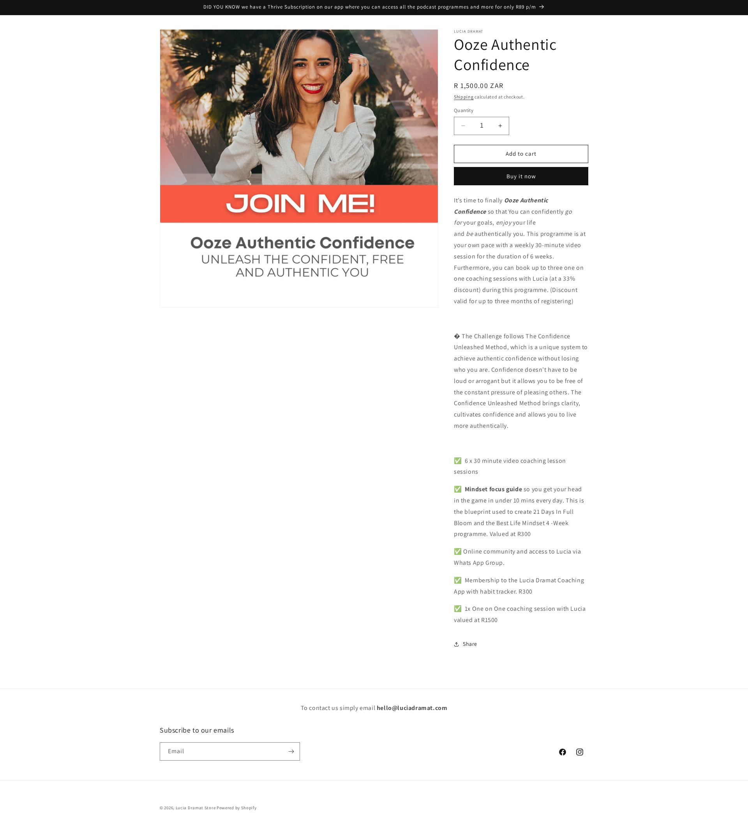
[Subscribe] (291, 751)
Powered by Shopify (237, 807)
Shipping (464, 97)
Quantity (463, 110)
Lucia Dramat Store (196, 807)
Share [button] (470, 643)
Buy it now (521, 176)
